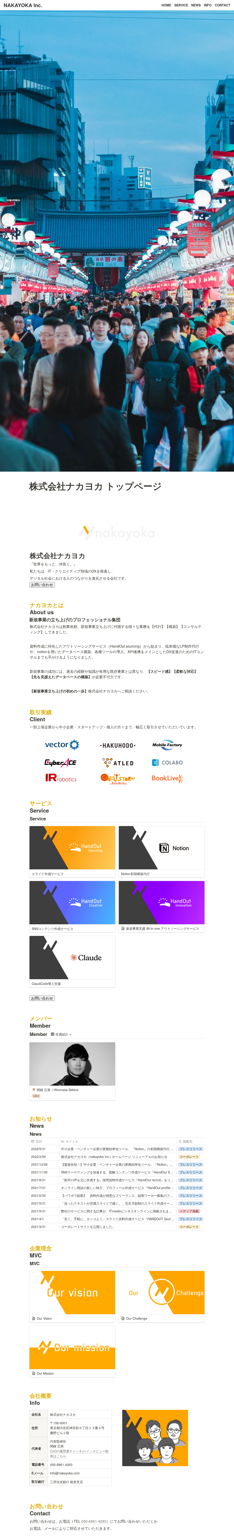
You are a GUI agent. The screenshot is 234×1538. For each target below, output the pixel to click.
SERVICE (181, 5)
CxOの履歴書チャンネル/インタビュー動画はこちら (79, 1453)
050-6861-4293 (93, 1521)
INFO (208, 5)
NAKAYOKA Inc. (23, 5)
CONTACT (222, 5)
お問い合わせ (42, 584)
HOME (166, 5)
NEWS (196, 5)
